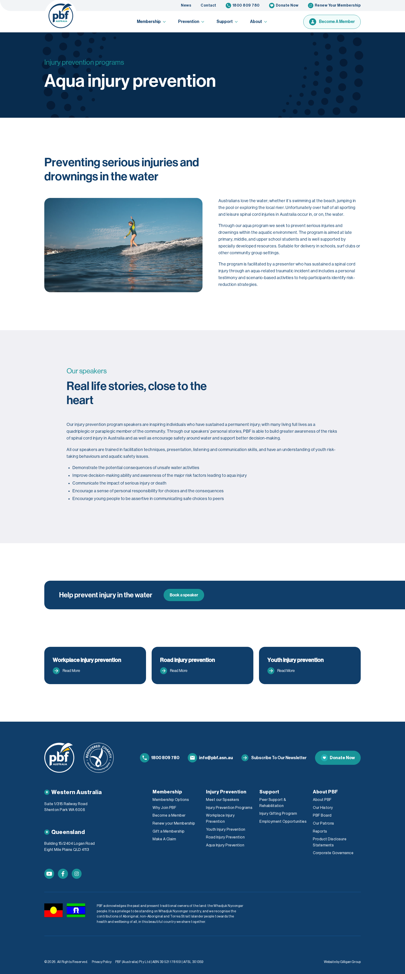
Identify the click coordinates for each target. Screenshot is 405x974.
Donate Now (287, 5)
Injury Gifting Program (278, 813)
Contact (208, 5)
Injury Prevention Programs (229, 808)
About (256, 21)
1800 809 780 (246, 5)
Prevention (188, 21)
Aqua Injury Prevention (225, 845)
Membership (149, 21)
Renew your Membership (174, 823)
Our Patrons (323, 823)
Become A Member (337, 21)
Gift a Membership (169, 831)
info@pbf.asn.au (216, 758)
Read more (71, 670)
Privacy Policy (102, 962)
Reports (320, 831)
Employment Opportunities (283, 821)
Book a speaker (184, 595)
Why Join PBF (164, 808)
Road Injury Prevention (225, 837)
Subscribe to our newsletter (279, 758)
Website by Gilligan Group (342, 962)
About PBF (322, 800)
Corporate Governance (333, 853)
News (186, 5)
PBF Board (322, 815)
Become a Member (169, 815)
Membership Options (171, 800)
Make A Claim (164, 839)
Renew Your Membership (338, 5)
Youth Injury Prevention (225, 829)
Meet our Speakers (222, 800)
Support (225, 21)
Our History (323, 808)
